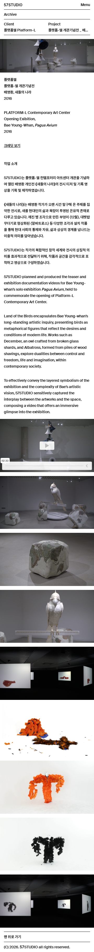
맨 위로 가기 (12, 936)
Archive (10, 14)
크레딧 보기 (12, 145)
